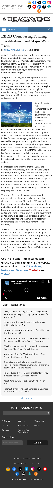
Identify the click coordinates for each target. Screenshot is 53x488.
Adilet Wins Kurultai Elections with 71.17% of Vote (24, 382)
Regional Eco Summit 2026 (23, 431)
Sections (11, 29)
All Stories (6, 421)
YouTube (34, 270)
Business (20, 50)
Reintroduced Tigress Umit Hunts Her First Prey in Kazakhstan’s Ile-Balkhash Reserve (26, 374)
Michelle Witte (9, 50)
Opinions (5, 430)
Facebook (35, 266)
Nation (37, 425)
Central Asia (39, 421)
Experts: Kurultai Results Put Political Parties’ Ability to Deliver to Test (24, 323)
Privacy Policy (20, 463)
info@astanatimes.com (32, 479)
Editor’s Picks (23, 425)
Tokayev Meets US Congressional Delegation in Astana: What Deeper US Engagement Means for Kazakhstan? (26, 314)
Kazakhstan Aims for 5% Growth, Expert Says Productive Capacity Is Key (24, 355)
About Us (34, 463)
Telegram (22, 270)
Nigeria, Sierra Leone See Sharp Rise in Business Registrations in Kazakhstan (26, 390)
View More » (26, 398)
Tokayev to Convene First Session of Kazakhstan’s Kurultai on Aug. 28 (26, 331)
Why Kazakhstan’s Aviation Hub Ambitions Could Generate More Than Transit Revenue (26, 347)
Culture (5, 425)
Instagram (8, 270)
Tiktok (5, 274)
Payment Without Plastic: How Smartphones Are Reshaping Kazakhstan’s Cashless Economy (26, 339)
